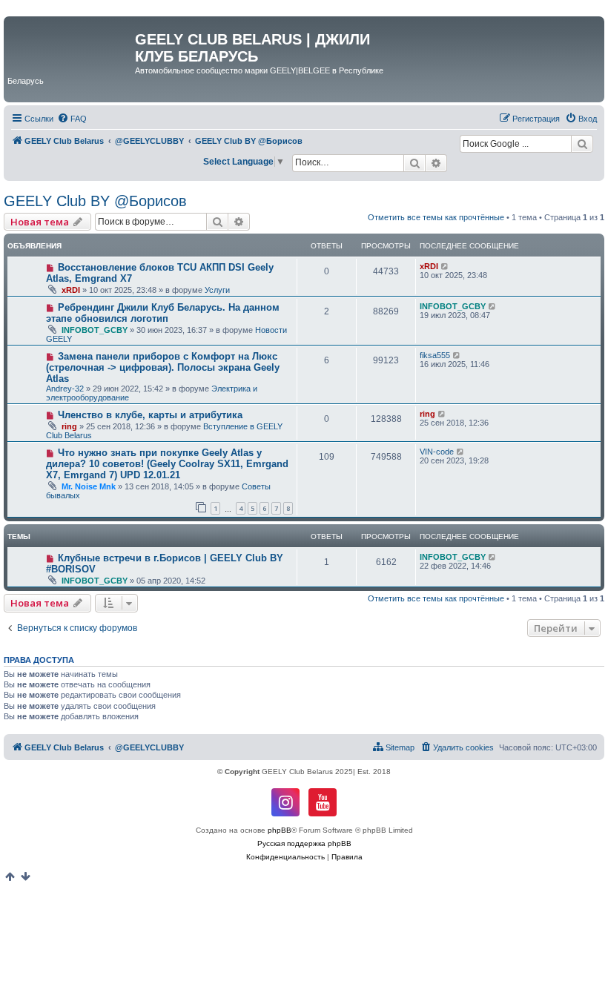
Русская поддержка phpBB (304, 843)
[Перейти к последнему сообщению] (445, 266)
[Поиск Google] (582, 144)
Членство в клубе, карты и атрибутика (150, 414)
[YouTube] (322, 802)
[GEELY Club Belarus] (71, 43)
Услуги (217, 289)
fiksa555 (435, 355)
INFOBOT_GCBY (95, 330)
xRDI (71, 289)
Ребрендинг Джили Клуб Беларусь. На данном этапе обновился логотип (163, 313)
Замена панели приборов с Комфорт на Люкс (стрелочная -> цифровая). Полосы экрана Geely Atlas (163, 367)
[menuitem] (72, 119)
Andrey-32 (65, 388)
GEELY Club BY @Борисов (95, 201)
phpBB (279, 830)
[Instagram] (285, 802)
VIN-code (437, 451)
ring (69, 426)
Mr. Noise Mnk (89, 486)
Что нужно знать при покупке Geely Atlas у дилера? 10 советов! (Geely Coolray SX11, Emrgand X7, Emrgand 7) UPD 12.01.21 (167, 463)
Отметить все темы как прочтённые (436, 217)
